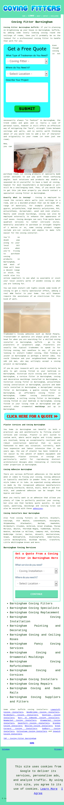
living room (28, 404)
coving (44, 33)
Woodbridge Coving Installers (43, 712)
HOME (23, 16)
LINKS (31, 16)
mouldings (40, 407)
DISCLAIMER (54, 16)
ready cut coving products (27, 174)
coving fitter (41, 38)
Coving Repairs (41, 683)
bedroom (32, 401)
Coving (38, 198)
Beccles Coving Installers (39, 726)
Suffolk (21, 709)
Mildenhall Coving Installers (21, 715)
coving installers (37, 709)
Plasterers (49, 345)
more (37, 542)
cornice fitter (27, 377)
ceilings (8, 36)
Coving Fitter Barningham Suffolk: (22, 27)
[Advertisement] (41, 255)
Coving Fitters (41, 603)
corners (19, 200)
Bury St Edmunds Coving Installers (38, 718)
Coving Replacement (44, 612)
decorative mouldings (19, 379)
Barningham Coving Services (20, 547)
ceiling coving (27, 398)
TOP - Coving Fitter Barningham (20, 738)
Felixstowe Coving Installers (32, 731)
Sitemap (6, 749)
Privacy (58, 749)
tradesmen (34, 348)
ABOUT (39, 16)
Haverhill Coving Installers (34, 723)
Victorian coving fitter (16, 382)
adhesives (38, 508)
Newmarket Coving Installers (20, 720)
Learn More (48, 788)
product (32, 203)
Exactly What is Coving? (17, 198)
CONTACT (45, 16)
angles (7, 180)
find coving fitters (21, 518)
